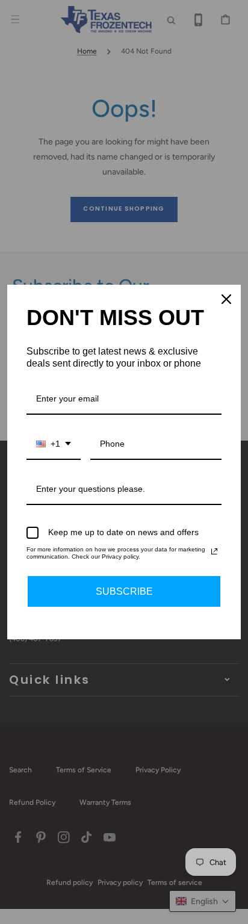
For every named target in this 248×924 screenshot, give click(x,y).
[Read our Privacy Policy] (214, 551)
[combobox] (53, 444)
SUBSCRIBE (124, 591)
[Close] (226, 299)
